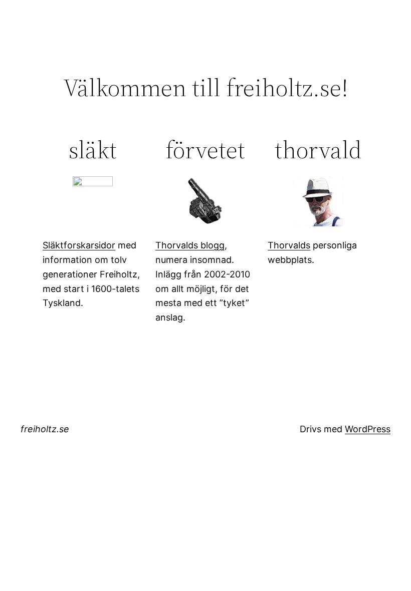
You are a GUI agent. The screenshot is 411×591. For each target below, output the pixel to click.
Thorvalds (289, 245)
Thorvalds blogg (190, 245)
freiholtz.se (45, 429)
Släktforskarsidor (79, 245)
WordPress (367, 429)
